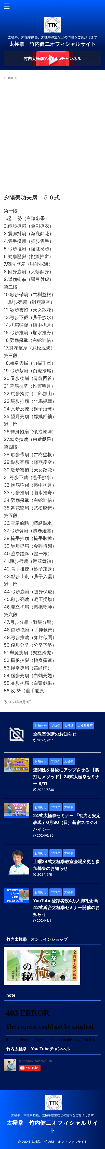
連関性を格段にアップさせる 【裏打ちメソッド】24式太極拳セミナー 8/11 (66, 776)
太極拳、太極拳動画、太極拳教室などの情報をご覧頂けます (52, 1115)
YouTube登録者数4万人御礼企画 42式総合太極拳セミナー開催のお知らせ (66, 907)
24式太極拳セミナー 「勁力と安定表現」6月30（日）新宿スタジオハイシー (67, 822)
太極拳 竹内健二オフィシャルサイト (52, 44)
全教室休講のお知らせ (54, 734)
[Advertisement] (52, 135)
